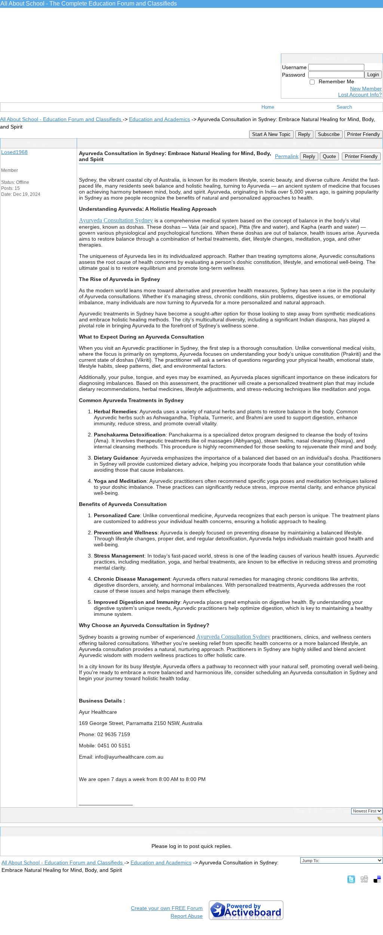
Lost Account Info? (360, 95)
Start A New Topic (271, 134)
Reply (304, 134)
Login (373, 74)
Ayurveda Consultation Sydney (116, 220)
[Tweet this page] (351, 879)
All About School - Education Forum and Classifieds (61, 119)
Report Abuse (187, 916)
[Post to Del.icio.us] (377, 879)
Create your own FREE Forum (167, 908)
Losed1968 (14, 152)
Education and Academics (159, 119)
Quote (329, 156)
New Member (366, 89)
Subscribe (329, 134)
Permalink (286, 156)
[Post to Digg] (364, 879)
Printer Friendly (363, 134)
